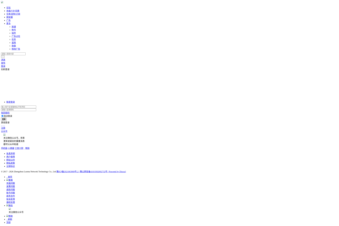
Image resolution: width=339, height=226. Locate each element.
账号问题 (10, 193)
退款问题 (10, 189)
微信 (10, 205)
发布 (3, 63)
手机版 (4, 148)
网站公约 (10, 160)
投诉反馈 (10, 199)
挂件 (14, 33)
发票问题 (10, 186)
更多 (8, 23)
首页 (9, 177)
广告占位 (16, 36)
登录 (3, 66)
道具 (14, 42)
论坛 (8, 7)
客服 (10, 180)
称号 (14, 30)
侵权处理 (10, 202)
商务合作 (10, 196)
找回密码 (5, 113)
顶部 (8, 222)
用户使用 (10, 157)
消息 (3, 60)
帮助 (27, 148)
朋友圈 (9, 17)
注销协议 (10, 166)
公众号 (4, 131)
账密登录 (10, 102)
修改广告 (16, 49)
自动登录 (8, 116)
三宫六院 (19, 148)
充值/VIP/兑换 (12, 11)
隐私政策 (10, 163)
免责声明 (10, 153)
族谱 (14, 27)
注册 (3, 128)
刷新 (9, 219)
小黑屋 (11, 148)
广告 (8, 20)
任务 (14, 39)
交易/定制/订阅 (13, 14)
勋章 (14, 46)
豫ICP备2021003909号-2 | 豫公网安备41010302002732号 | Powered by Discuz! (91, 171)
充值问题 (10, 183)
